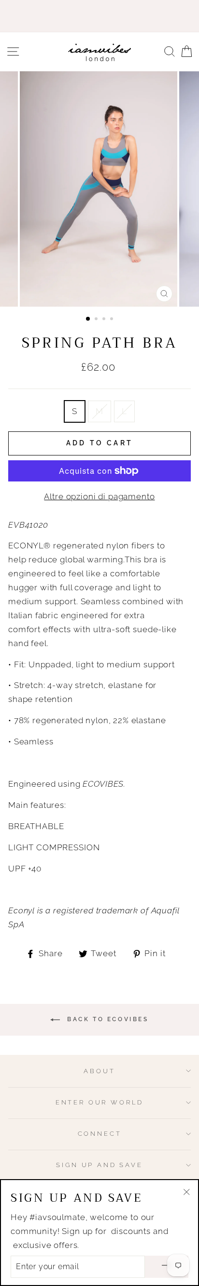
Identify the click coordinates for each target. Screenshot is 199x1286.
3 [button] (104, 319)
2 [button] (97, 319)
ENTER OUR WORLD (99, 1102)
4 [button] (112, 319)
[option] (99, 189)
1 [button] (88, 319)
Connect (100, 1133)
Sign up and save (99, 1165)
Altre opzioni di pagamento (99, 496)
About (99, 1071)
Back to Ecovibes (106, 1019)
